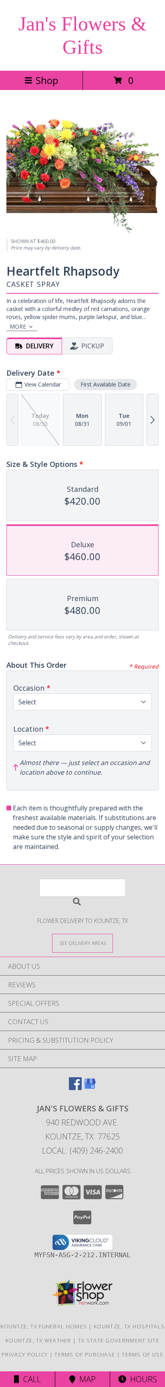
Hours (141, 1379)
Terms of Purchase (84, 1354)
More (18, 326)
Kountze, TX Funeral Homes (43, 1326)
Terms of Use (142, 1354)
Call (30, 1379)
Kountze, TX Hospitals (129, 1326)
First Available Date (105, 384)
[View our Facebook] (75, 1087)
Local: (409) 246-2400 (82, 1150)
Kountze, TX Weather (38, 1340)
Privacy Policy (25, 1354)
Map (85, 1379)
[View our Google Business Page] (89, 1087)
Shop (47, 80)
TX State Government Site (118, 1340)
